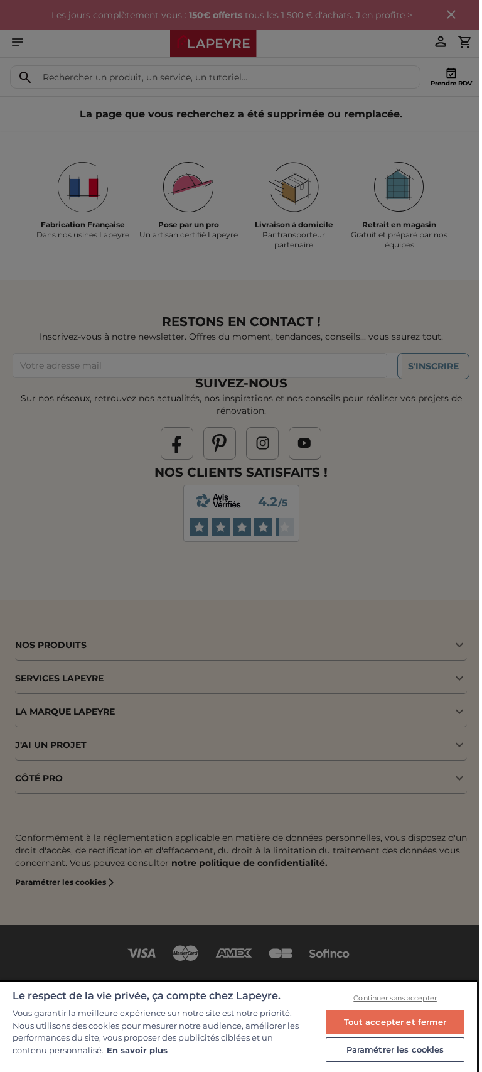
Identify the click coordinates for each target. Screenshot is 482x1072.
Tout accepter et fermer (395, 1022)
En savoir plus (137, 1050)
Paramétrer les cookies (395, 1049)
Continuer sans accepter (395, 997)
